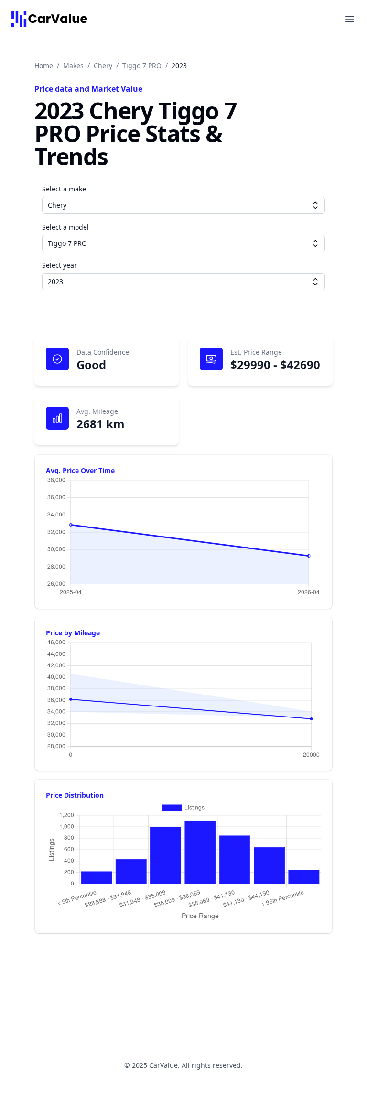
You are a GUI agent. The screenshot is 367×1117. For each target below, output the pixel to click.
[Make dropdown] (315, 205)
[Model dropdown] (315, 243)
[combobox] (183, 205)
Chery (103, 65)
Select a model (65, 227)
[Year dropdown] (315, 281)
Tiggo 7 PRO (142, 65)
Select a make (64, 188)
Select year (59, 265)
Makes (73, 65)
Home (43, 65)
